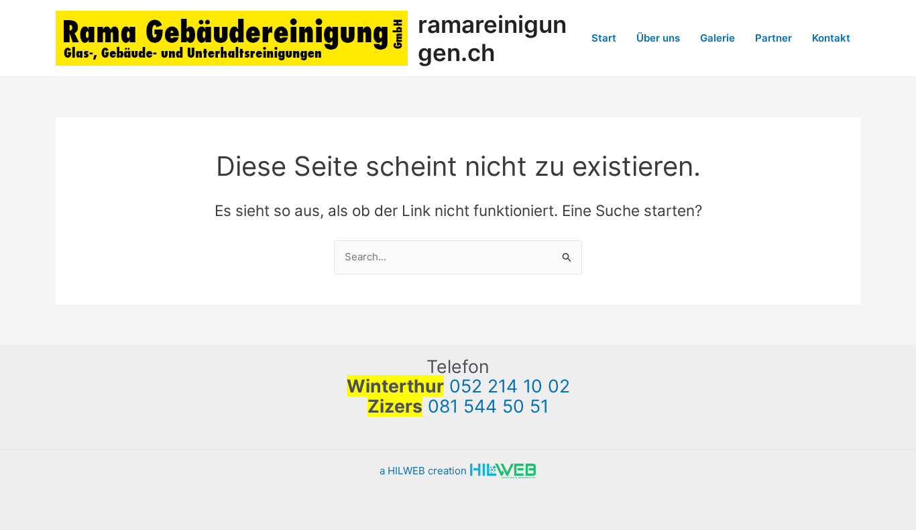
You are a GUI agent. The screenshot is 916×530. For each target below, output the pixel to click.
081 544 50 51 (488, 406)
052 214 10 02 (509, 385)
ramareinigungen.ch (492, 38)
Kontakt (831, 38)
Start (603, 38)
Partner (773, 38)
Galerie (717, 38)
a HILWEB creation (424, 470)
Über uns (658, 38)
